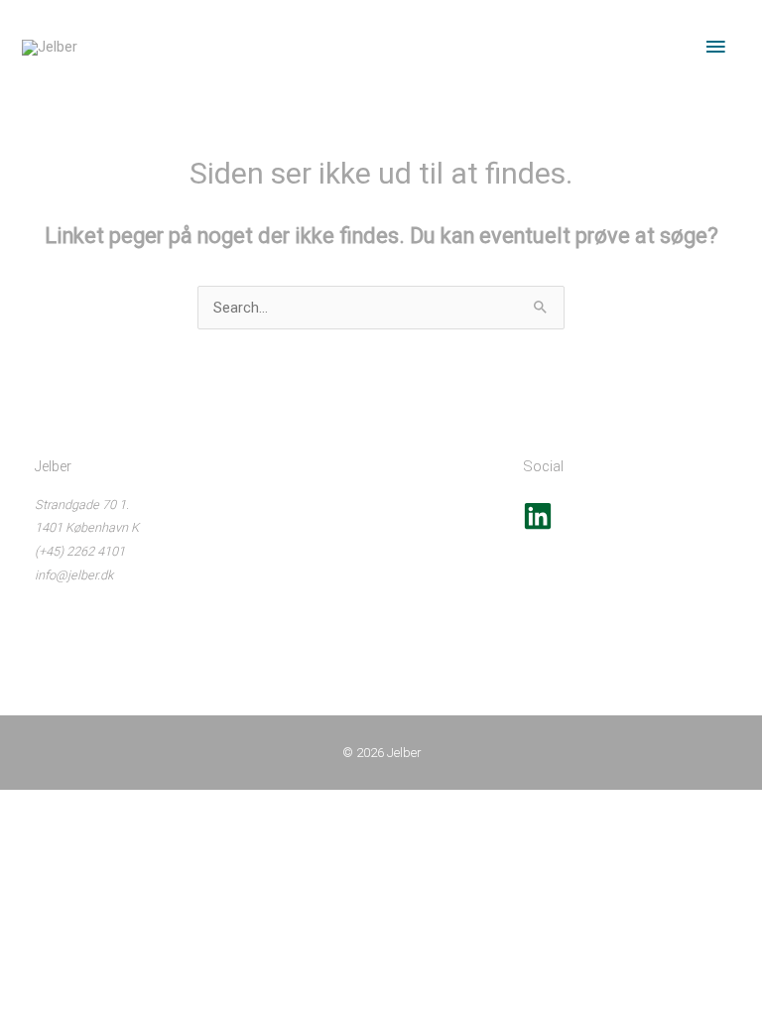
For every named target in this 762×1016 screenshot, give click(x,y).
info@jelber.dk (74, 575)
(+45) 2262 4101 (80, 551)
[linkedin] (538, 526)
